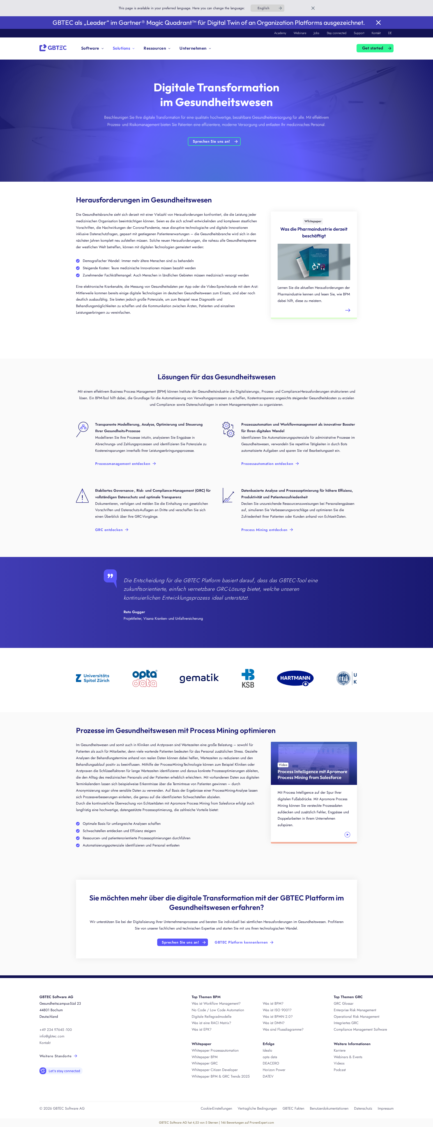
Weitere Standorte (55, 1056)
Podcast (340, 1069)
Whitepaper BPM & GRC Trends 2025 (221, 1076)
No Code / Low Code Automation (218, 1010)
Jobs (316, 33)
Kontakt (376, 33)
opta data (270, 1057)
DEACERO (271, 1063)
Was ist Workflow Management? (216, 1003)
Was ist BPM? (273, 1003)
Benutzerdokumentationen (329, 1108)
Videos (339, 1063)
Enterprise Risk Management (355, 1010)
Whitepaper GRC (205, 1063)
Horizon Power (274, 1069)
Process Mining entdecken (264, 529)
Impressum (386, 1108)
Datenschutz (363, 1108)
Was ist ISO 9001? (277, 1010)
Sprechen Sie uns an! (211, 141)
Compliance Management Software (360, 1029)
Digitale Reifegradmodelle (211, 1016)
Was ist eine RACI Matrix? (211, 1022)
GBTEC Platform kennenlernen (241, 942)
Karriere (339, 1050)
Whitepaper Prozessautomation (215, 1050)
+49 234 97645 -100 (55, 1029)
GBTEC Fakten (293, 1108)
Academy (280, 33)
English (263, 8)
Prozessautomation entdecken (267, 463)
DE (390, 33)
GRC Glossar (343, 1003)
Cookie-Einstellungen (216, 1108)
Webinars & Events (348, 1057)
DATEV (268, 1076)
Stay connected (336, 33)
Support (359, 33)
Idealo (267, 1050)
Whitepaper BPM (205, 1057)
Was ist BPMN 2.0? (278, 1016)
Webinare (300, 33)
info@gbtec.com (51, 1036)
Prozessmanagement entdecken (122, 463)
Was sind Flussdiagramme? (283, 1029)
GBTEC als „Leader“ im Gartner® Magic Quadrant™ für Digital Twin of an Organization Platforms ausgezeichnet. (209, 22)
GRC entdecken (109, 529)
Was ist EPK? (202, 1029)
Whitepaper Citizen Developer (215, 1069)
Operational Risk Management (356, 1016)
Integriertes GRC (346, 1022)
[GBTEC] (53, 47)
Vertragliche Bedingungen (257, 1108)
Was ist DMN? (274, 1022)
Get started (372, 48)
